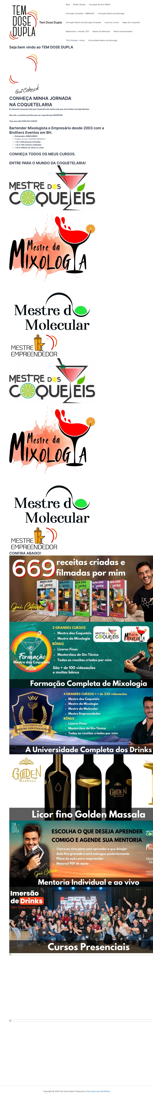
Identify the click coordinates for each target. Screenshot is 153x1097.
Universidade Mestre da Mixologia (102, 40)
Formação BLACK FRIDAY (100, 4)
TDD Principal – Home (75, 40)
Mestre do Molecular (101, 31)
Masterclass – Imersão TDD (77, 31)
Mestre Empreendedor (123, 31)
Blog (68, 4)
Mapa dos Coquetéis (131, 22)
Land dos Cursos (112, 22)
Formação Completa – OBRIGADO (80, 13)
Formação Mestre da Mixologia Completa (83, 22)
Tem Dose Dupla (50, 22)
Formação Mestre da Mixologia (111, 13)
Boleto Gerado (79, 4)
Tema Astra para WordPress (98, 1091)
